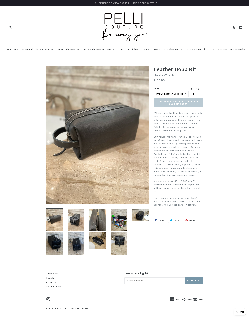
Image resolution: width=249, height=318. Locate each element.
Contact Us (52, 273)
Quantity (194, 88)
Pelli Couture (60, 308)
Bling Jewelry (237, 49)
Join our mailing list (136, 273)
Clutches (133, 49)
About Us (51, 282)
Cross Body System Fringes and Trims (104, 49)
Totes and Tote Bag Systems (37, 49)
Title (156, 88)
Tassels (156, 49)
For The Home (219, 49)
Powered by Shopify (78, 308)
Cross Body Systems (68, 49)
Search (50, 278)
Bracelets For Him (197, 49)
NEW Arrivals (11, 49)
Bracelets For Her (173, 49)
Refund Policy (53, 286)
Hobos (145, 49)
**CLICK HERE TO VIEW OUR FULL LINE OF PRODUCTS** (124, 3)
